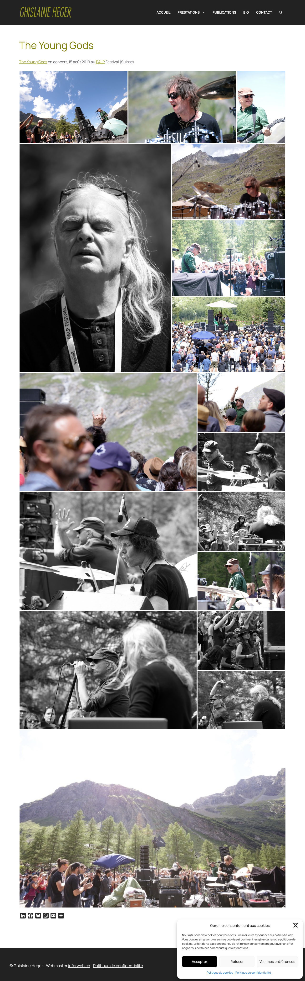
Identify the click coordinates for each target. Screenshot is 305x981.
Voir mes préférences (277, 961)
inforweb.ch (79, 965)
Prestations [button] (189, 12)
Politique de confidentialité (253, 973)
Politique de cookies (220, 973)
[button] (295, 925)
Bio (246, 12)
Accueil (163, 12)
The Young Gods (33, 61)
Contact (264, 12)
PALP (100, 61)
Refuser (237, 961)
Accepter (199, 961)
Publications (224, 12)
